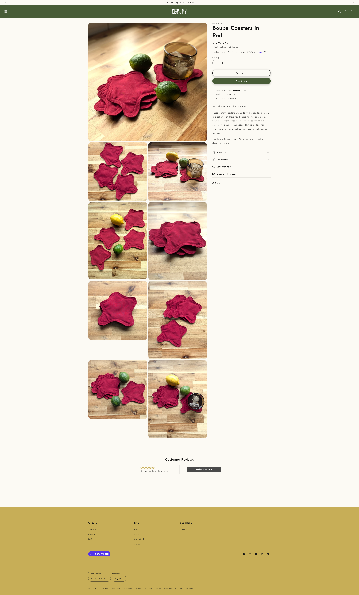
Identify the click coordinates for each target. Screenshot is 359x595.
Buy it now (241, 81)
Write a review (204, 469)
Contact (137, 534)
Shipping (216, 47)
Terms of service (155, 588)
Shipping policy (170, 588)
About (137, 529)
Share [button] (217, 182)
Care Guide (139, 539)
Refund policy (128, 588)
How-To (183, 529)
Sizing (137, 544)
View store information (226, 98)
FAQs (90, 539)
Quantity (215, 57)
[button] (6, 11)
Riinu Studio (99, 588)
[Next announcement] (353, 2)
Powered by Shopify (112, 588)
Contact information (186, 588)
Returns (91, 534)
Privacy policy (141, 588)
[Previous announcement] (5, 2)
